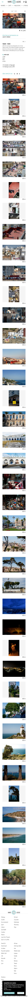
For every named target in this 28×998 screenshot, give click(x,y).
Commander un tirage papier (9, 65)
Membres (3, 5)
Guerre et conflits (5, 939)
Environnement (4, 922)
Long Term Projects (5, 937)
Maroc (3, 59)
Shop (15, 927)
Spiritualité (3, 929)
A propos (25, 5)
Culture (3, 927)
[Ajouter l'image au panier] (21, 30)
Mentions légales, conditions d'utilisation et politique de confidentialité (14, 996)
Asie (15, 948)
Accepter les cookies (9, 993)
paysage (4, 61)
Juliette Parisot (6, 37)
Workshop (16, 924)
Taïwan (15, 963)
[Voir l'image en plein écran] (25, 30)
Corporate (16, 919)
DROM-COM (3, 953)
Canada (15, 956)
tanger (3, 58)
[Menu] (2, 2)
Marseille (3, 958)
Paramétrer (20, 993)
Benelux (16, 961)
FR (23, 41)
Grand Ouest (4, 946)
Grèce (15, 973)
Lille (2, 956)
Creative (3, 932)
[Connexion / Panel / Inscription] (26, 2)
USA (15, 958)
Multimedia (16, 922)
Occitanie (3, 948)
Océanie (15, 953)
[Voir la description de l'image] (23, 30)
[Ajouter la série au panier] (19, 73)
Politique (3, 917)
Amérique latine (17, 946)
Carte (9, 5)
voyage (3, 56)
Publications (17, 5)
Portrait (16, 917)
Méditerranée (17, 951)
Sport (2, 924)
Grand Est (3, 943)
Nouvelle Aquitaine (5, 951)
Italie (15, 971)
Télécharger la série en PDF (9, 66)
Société (3, 919)
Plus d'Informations (7, 989)
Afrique (15, 943)
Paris (2, 961)
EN (25, 41)
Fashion (3, 934)
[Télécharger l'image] (19, 30)
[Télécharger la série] (17, 73)
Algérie (15, 968)
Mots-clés (6, 54)
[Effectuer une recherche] (24, 2)
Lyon (2, 963)
